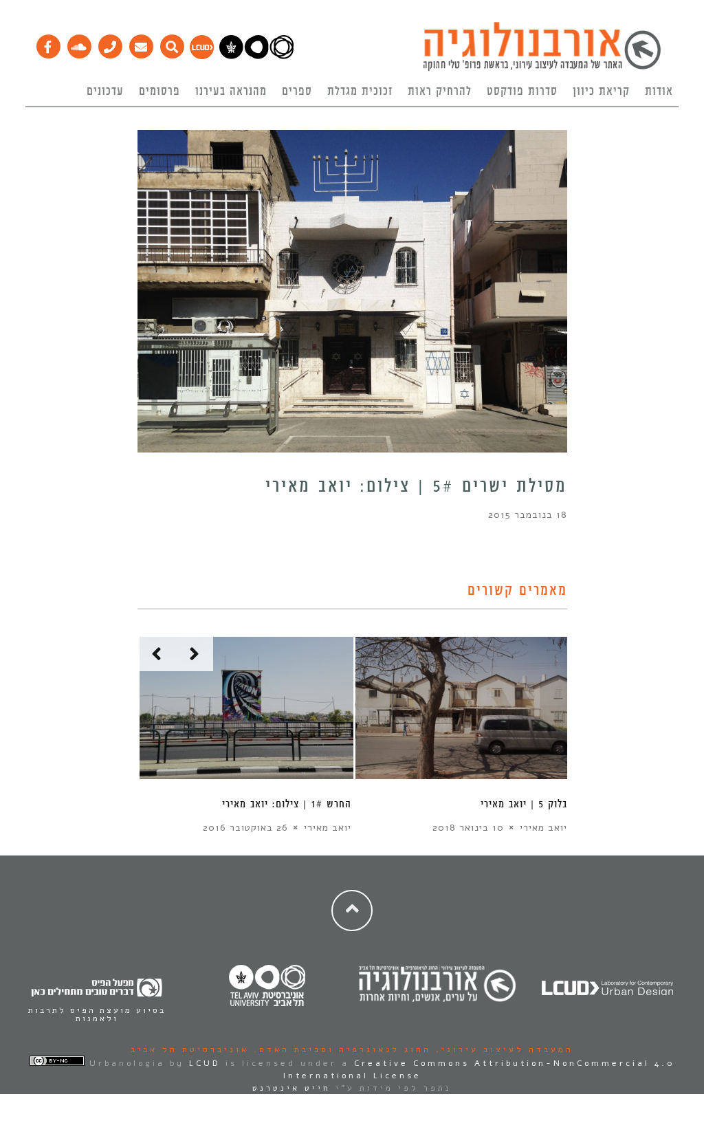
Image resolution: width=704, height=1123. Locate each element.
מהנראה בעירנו (231, 91)
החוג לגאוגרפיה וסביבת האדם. (340, 1049)
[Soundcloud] (78, 43)
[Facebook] (47, 43)
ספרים (297, 91)
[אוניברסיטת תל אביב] (256, 55)
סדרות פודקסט (522, 91)
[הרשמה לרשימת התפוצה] (140, 43)
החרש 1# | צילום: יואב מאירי (286, 804)
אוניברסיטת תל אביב (190, 1049)
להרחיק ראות (440, 91)
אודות (659, 91)
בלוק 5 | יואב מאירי (524, 804)
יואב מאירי (327, 827)
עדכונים (105, 91)
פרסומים (159, 91)
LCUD (205, 1063)
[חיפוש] (171, 43)
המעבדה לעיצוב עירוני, (502, 1049)
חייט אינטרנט (291, 1087)
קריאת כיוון (601, 91)
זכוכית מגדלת (360, 91)
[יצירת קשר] (109, 43)
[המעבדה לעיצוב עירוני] (202, 55)
